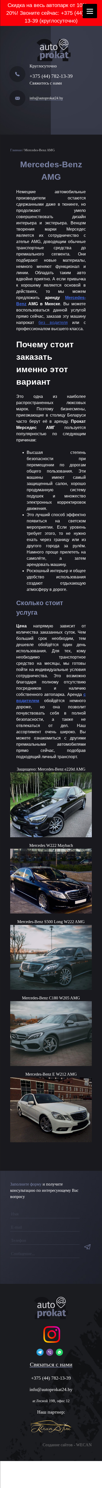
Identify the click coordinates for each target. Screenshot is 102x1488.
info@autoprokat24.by (46, 98)
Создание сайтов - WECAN (67, 1445)
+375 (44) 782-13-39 (51, 76)
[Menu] (90, 11)
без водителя (52, 322)
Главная (16, 150)
